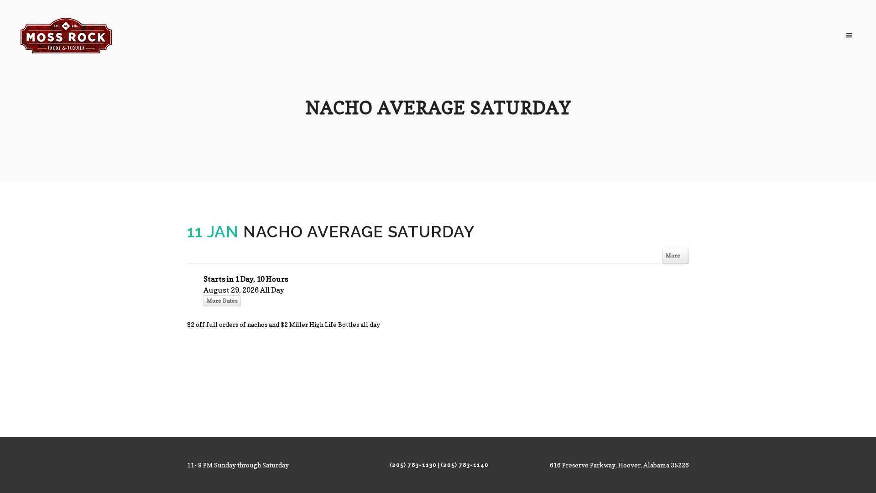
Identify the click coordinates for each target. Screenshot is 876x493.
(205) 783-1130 (413, 465)
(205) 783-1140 (465, 465)
